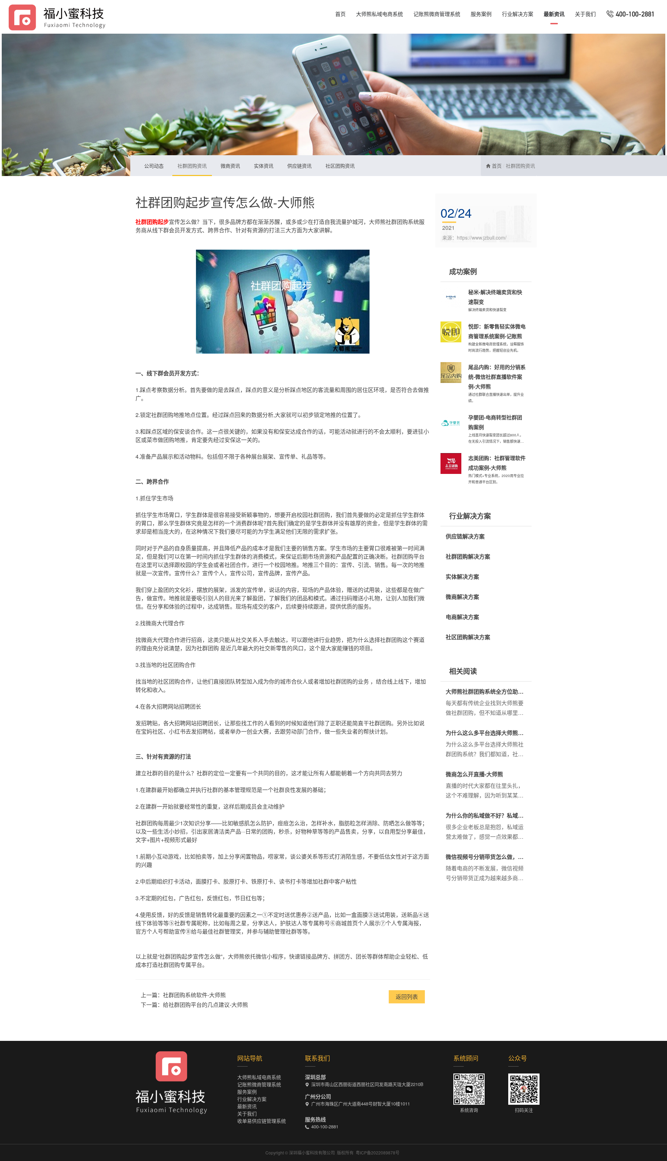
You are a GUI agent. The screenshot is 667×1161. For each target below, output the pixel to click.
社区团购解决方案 (468, 637)
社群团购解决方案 (468, 556)
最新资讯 (554, 13)
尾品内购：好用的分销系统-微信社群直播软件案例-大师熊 (497, 376)
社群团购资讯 (192, 165)
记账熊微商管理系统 (436, 13)
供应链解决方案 (465, 536)
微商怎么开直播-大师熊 (474, 774)
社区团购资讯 (340, 165)
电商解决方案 (462, 617)
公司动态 (154, 165)
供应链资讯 (299, 165)
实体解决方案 (462, 576)
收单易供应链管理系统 (261, 1120)
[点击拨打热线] (631, 13)
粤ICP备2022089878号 (378, 1152)
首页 (340, 13)
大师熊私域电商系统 (379, 13)
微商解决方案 (462, 597)
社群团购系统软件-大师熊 (194, 995)
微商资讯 (230, 165)
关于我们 (585, 13)
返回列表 (407, 997)
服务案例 (481, 13)
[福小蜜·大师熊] (57, 16)
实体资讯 (263, 165)
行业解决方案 (517, 13)
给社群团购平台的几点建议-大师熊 (205, 1005)
